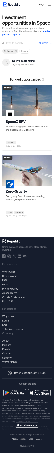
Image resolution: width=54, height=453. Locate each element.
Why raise (8, 316)
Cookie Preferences (13, 297)
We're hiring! (9, 361)
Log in (42, 4)
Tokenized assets (12, 329)
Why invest (8, 271)
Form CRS (7, 301)
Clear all (25, 51)
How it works (9, 276)
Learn (5, 320)
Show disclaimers (27, 425)
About (5, 340)
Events (6, 349)
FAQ (4, 280)
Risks (5, 284)
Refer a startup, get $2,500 (30, 372)
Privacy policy (10, 288)
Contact (6, 353)
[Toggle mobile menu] (49, 4)
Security (7, 357)
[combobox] (20, 45)
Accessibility (9, 292)
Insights (6, 345)
